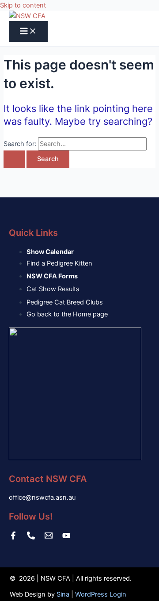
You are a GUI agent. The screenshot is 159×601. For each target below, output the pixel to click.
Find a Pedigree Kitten (59, 263)
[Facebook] (13, 537)
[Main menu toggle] (28, 31)
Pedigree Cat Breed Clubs (64, 302)
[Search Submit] (14, 159)
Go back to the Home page (67, 314)
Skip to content (23, 5)
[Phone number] (30, 537)
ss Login (113, 594)
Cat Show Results (53, 289)
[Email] (48, 537)
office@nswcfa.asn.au (42, 497)
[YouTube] (66, 537)
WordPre (88, 594)
